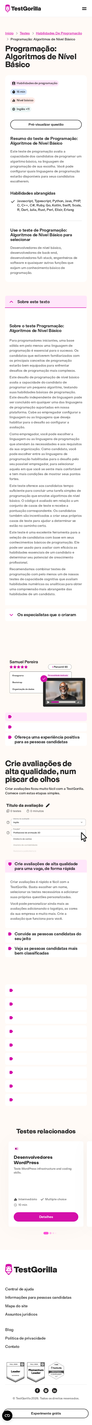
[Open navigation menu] (84, 8)
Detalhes (46, 1217)
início (9, 33)
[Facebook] (37, 1390)
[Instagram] (46, 1390)
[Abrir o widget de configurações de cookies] (7, 1415)
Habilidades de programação (59, 33)
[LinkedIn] (54, 1390)
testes (25, 33)
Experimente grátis (46, 1413)
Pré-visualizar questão (45, 124)
